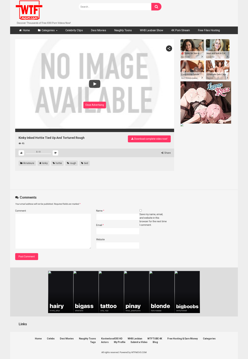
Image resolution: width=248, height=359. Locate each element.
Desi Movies (98, 30)
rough (72, 163)
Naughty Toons (123, 30)
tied (86, 163)
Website (100, 239)
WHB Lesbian (135, 338)
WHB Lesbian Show (151, 30)
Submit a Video (139, 342)
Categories (48, 30)
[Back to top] (236, 348)
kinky (45, 163)
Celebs (51, 338)
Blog (155, 342)
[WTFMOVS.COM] (29, 10)
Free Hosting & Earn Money (182, 338)
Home (26, 30)
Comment (20, 210)
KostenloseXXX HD (111, 338)
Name (100, 210)
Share (167, 152)
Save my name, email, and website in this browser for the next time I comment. (153, 219)
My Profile (119, 342)
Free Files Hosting (209, 30)
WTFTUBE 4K (154, 338)
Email (100, 225)
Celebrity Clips (74, 30)
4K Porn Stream (180, 30)
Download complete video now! (150, 138)
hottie (58, 163)
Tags (93, 342)
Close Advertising (94, 105)
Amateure (28, 163)
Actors (105, 342)
